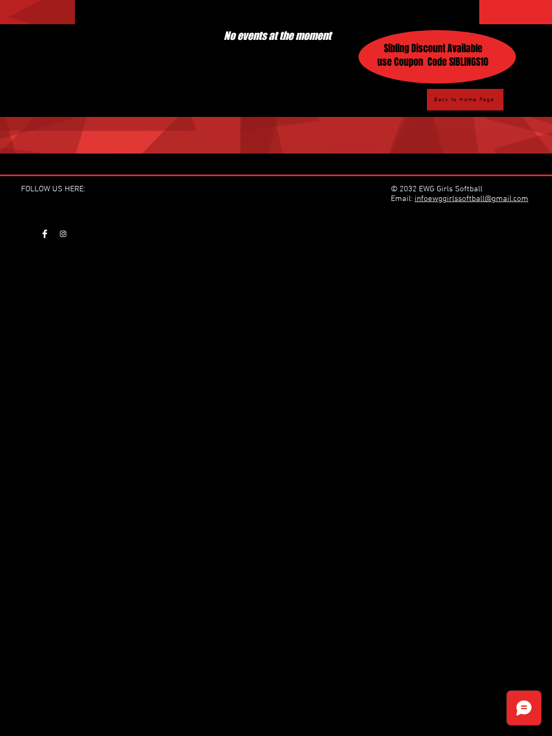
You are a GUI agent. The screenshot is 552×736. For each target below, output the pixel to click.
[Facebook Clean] (44, 234)
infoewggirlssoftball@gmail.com (471, 199)
